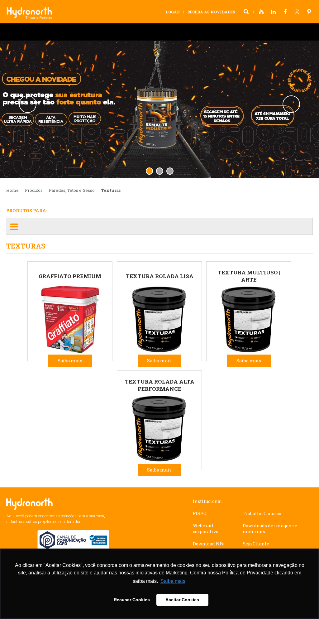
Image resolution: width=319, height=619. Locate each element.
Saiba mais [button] (172, 581)
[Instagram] (297, 12)
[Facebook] (285, 12)
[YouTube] (261, 12)
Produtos (34, 190)
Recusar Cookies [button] (132, 599)
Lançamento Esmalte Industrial (159, 109)
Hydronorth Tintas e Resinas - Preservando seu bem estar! (32, 10)
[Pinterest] (309, 12)
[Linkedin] (273, 12)
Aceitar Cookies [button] (182, 599)
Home (12, 190)
